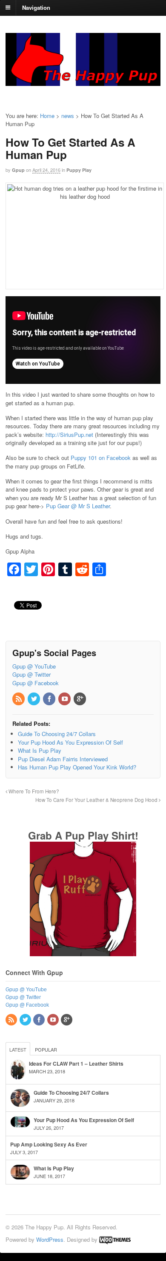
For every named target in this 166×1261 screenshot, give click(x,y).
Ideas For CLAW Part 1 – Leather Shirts (76, 1063)
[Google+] (80, 699)
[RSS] (19, 699)
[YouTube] (65, 699)
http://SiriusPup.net (69, 434)
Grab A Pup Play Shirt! (83, 835)
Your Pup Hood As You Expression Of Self (84, 1120)
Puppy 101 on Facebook (101, 458)
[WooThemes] (115, 1239)
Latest (17, 1049)
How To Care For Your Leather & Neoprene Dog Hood (97, 799)
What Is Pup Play (54, 1168)
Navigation (36, 7)
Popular (46, 1049)
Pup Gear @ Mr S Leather (78, 506)
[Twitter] (34, 699)
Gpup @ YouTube (34, 666)
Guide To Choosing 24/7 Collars (71, 1092)
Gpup (18, 170)
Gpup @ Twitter (31, 674)
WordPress (49, 1239)
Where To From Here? (33, 791)
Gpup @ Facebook (35, 683)
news (67, 116)
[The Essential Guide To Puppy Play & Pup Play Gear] (83, 82)
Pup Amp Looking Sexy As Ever (48, 1144)
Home (47, 116)
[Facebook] (50, 699)
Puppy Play (79, 170)
